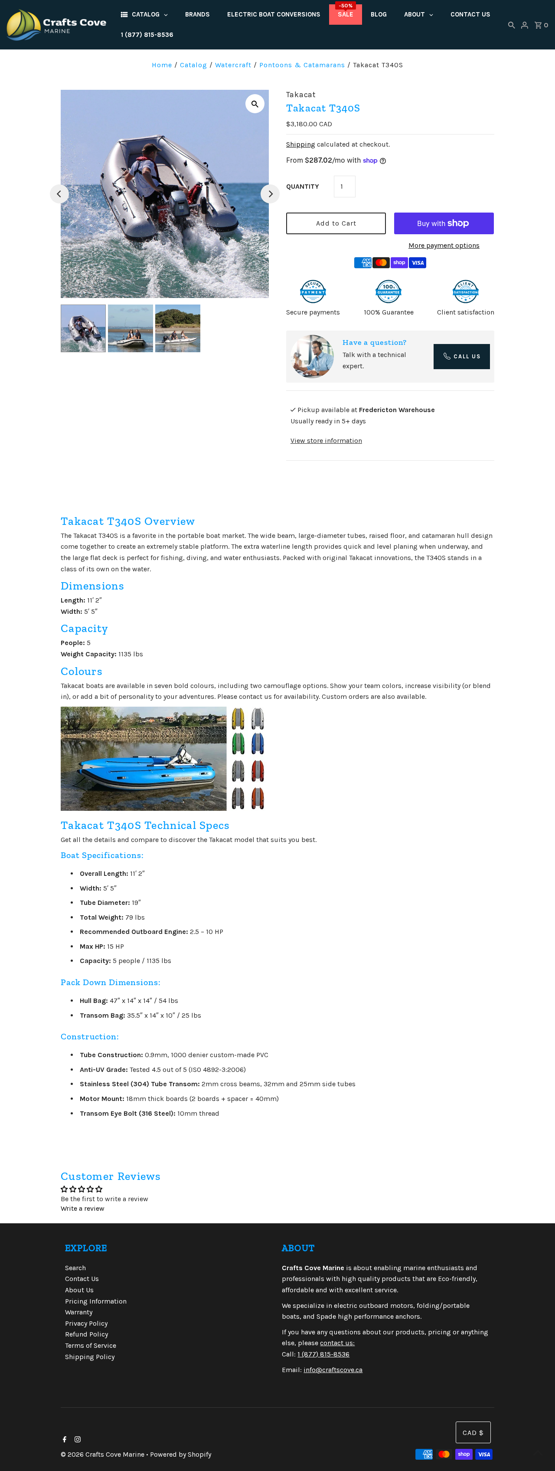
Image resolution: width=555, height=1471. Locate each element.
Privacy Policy (86, 1323)
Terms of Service (90, 1345)
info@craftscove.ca (333, 1370)
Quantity (302, 186)
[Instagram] (76, 1440)
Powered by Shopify (180, 1454)
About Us (79, 1290)
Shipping (300, 144)
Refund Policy (86, 1334)
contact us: (337, 1343)
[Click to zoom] (254, 103)
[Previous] (59, 193)
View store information (326, 440)
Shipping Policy (89, 1357)
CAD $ (473, 1432)
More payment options (444, 245)
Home (162, 65)
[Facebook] (63, 1440)
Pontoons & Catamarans (302, 65)
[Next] (270, 193)
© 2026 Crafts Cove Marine (103, 1454)
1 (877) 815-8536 (323, 1354)
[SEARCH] (511, 25)
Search (75, 1268)
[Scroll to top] (537, 1453)
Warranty (78, 1312)
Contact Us (82, 1278)
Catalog (193, 65)
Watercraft (233, 65)
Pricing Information (96, 1301)
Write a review (82, 1208)
